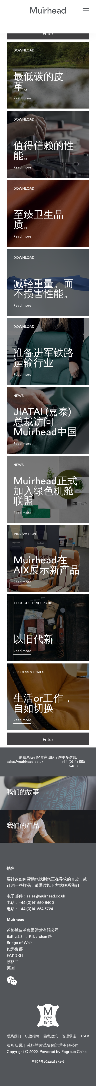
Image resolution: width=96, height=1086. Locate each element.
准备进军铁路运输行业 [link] (48, 351)
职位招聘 (32, 1036)
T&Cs (84, 1036)
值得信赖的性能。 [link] (48, 144)
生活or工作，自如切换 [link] (48, 696)
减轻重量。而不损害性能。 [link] (48, 282)
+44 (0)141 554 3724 (36, 909)
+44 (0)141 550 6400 (36, 903)
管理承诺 (69, 1036)
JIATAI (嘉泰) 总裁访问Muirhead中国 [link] (48, 420)
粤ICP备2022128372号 (48, 1061)
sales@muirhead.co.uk (25, 762)
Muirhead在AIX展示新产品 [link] (48, 558)
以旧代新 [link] (48, 627)
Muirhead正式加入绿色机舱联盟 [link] (48, 489)
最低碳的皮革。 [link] (48, 75)
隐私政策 (51, 1036)
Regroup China (74, 1052)
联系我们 (14, 1036)
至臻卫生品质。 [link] (48, 213)
